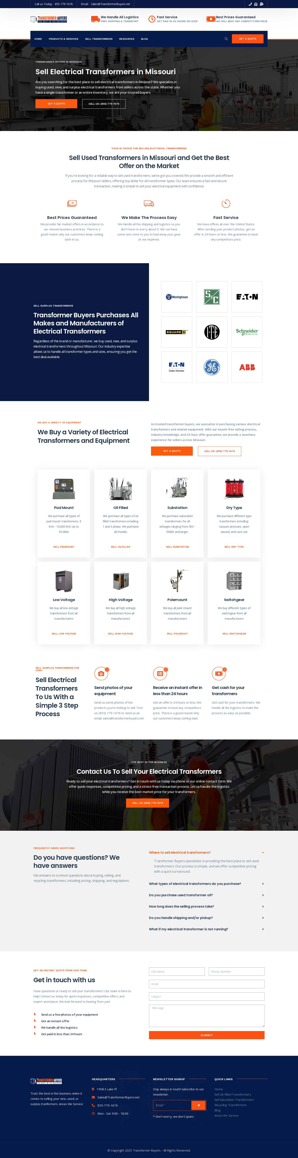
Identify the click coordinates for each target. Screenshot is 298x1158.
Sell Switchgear (234, 633)
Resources (126, 39)
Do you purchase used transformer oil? (181, 895)
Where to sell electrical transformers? (179, 852)
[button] (207, 852)
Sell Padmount (64, 546)
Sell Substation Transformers (234, 1100)
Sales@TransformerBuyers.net (110, 4)
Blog (144, 39)
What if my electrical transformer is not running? (188, 929)
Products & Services (63, 39)
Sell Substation (177, 546)
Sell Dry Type (234, 546)
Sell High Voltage (120, 633)
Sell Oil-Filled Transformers (232, 1094)
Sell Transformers (99, 39)
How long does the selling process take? (181, 906)
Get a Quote (247, 38)
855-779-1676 (64, 4)
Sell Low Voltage (64, 633)
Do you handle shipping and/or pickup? (181, 917)
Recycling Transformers (230, 1105)
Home (38, 39)
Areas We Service (226, 1115)
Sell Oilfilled (120, 546)
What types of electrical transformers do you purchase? (195, 883)
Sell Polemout (177, 633)
